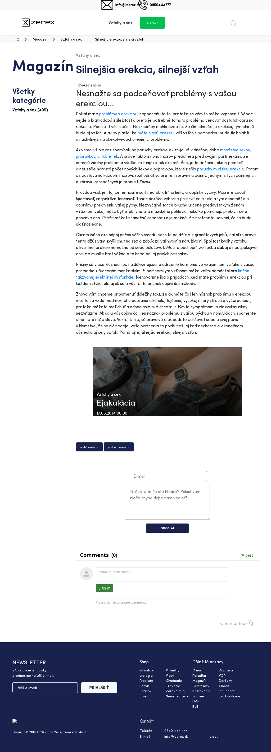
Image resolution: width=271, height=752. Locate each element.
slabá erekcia (89, 447)
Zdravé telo (175, 691)
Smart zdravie (177, 696)
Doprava (226, 670)
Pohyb (144, 686)
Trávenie (173, 686)
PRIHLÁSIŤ (99, 687)
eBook (224, 686)
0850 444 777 (175, 730)
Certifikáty (200, 686)
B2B (195, 706)
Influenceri (227, 691)
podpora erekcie (118, 447)
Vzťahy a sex (71, 39)
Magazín (40, 39)
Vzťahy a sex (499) (30, 109)
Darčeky (225, 680)
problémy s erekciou (118, 113)
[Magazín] (38, 22)
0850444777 (160, 4)
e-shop (152, 22)
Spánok (145, 691)
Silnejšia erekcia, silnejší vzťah (119, 39)
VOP (222, 675)
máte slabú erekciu (156, 132)
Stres (143, 696)
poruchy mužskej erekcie (220, 168)
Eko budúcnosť (230, 696)
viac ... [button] (214, 736)
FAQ (195, 701)
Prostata (146, 680)
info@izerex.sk (127, 4)
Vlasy (170, 675)
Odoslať (167, 528)
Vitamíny (172, 670)
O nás (197, 670)
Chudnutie (174, 680)
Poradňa (199, 675)
